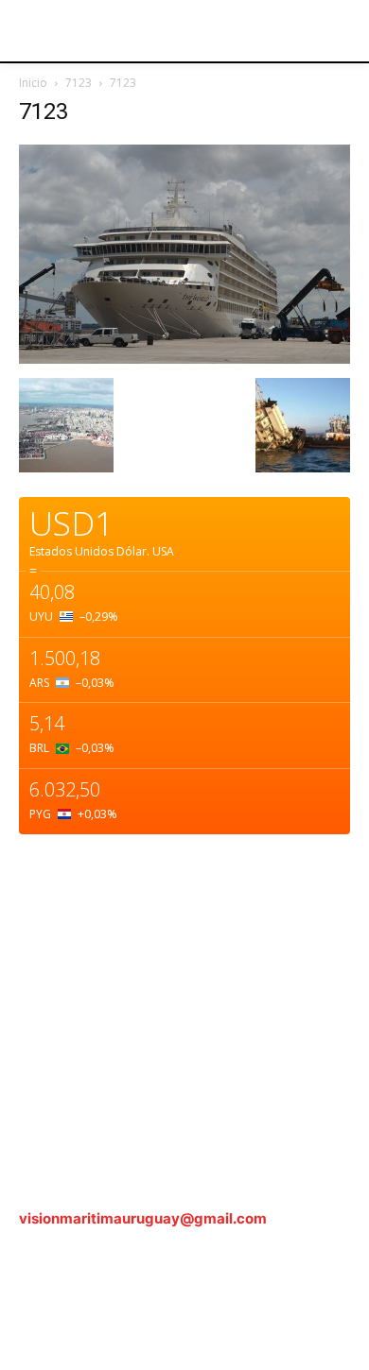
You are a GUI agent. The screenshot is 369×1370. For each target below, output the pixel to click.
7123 (78, 83)
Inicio (33, 83)
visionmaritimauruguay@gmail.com (143, 1218)
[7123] (184, 359)
